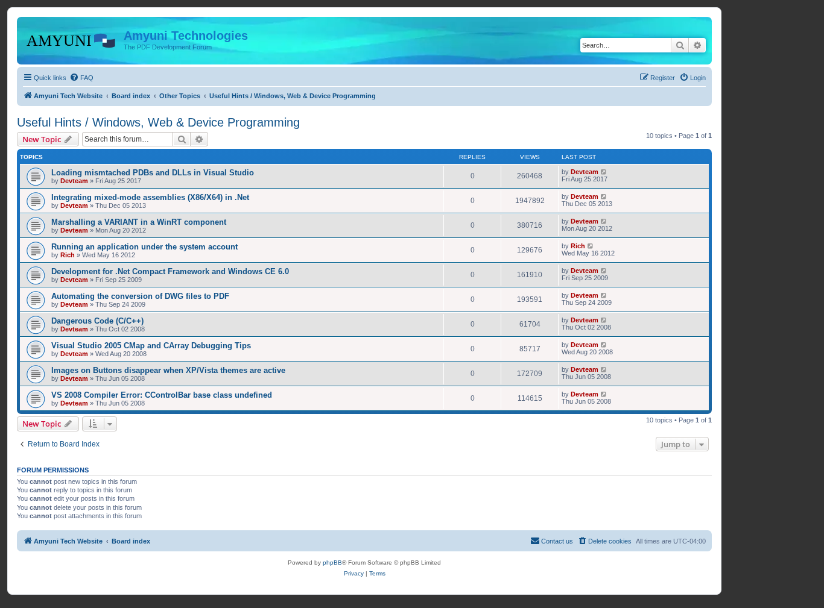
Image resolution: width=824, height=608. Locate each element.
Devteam (74, 180)
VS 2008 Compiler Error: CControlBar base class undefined (161, 395)
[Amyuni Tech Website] (72, 39)
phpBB (332, 562)
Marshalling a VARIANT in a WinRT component (138, 222)
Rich (67, 255)
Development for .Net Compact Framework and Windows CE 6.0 (170, 271)
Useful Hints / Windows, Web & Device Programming (158, 122)
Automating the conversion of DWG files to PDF (140, 296)
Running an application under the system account (144, 246)
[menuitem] (81, 78)
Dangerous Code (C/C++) (97, 320)
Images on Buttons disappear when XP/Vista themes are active (168, 370)
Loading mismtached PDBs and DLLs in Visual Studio (152, 172)
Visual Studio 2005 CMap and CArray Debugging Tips (151, 345)
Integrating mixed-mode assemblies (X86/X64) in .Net (150, 197)
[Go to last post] (604, 171)
